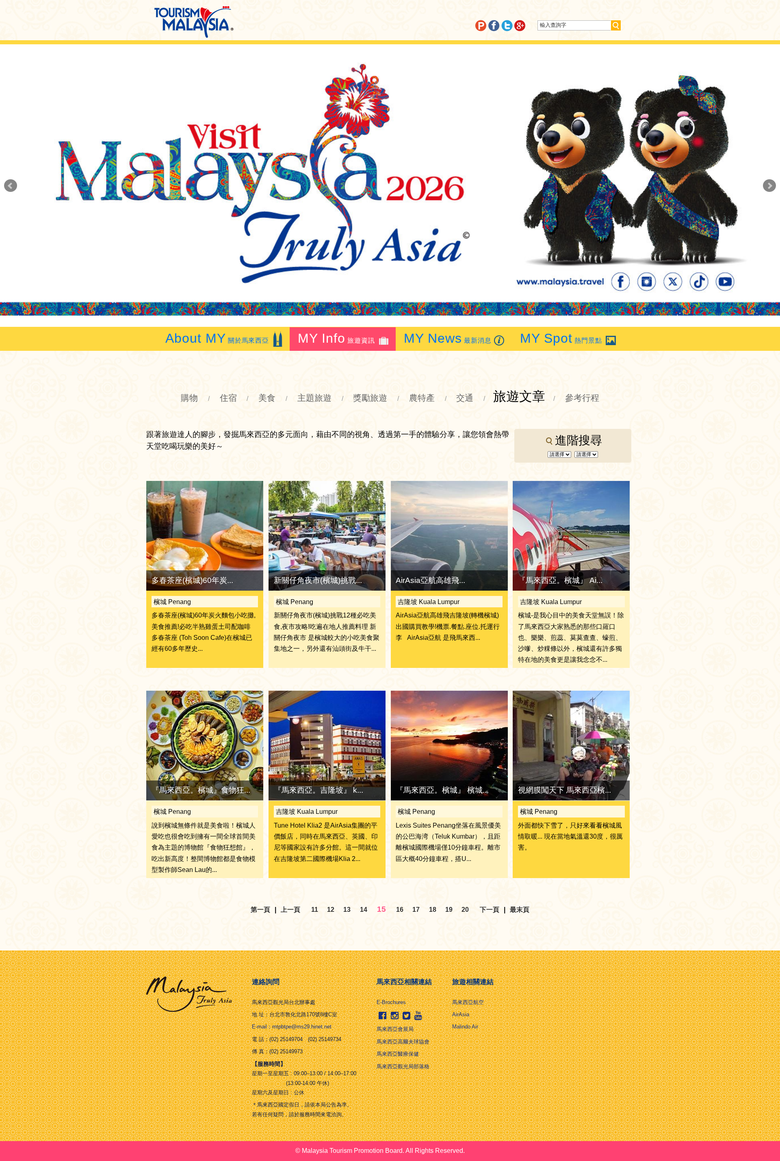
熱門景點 (561, 338)
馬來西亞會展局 (395, 1029)
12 (330, 909)
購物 (189, 397)
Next (769, 185)
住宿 (228, 397)
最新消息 (448, 338)
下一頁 (489, 909)
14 (363, 909)
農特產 (422, 397)
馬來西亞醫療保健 (398, 1054)
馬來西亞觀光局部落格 (403, 1066)
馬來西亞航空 (468, 1002)
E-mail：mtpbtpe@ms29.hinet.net (292, 1027)
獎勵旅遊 (370, 397)
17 (416, 909)
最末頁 (519, 909)
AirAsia (460, 1014)
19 (449, 909)
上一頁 (290, 909)
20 (465, 909)
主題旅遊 (314, 397)
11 (314, 909)
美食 (266, 397)
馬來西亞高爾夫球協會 (403, 1042)
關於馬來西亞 (217, 338)
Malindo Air (465, 1027)
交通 (464, 397)
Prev (10, 185)
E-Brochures (391, 1002)
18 (432, 909)
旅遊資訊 (336, 338)
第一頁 (260, 909)
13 (347, 909)
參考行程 (582, 397)
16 (399, 909)
